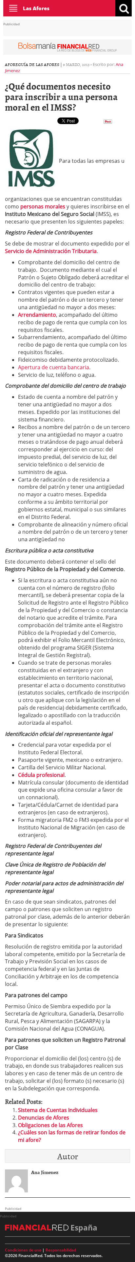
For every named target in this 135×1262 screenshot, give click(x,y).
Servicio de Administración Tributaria (51, 251)
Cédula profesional (41, 775)
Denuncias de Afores (43, 1117)
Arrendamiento (37, 314)
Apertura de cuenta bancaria (53, 367)
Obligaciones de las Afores (50, 1125)
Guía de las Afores (38, 64)
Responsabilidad (61, 1250)
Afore (11, 64)
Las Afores (36, 8)
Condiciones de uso (23, 1250)
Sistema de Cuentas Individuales (58, 1110)
